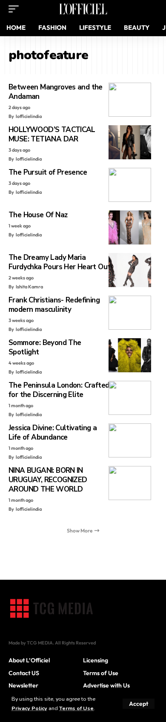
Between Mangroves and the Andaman (56, 91)
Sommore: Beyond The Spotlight (45, 347)
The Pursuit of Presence (48, 172)
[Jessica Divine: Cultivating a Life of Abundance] (130, 440)
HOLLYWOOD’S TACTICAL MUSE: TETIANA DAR (52, 134)
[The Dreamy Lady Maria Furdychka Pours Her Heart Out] (130, 270)
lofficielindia (29, 116)
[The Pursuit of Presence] (130, 185)
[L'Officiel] (83, 9)
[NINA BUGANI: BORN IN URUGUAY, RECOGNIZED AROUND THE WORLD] (130, 483)
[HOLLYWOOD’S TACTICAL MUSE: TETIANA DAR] (130, 142)
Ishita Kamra (29, 287)
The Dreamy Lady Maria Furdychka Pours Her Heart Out (59, 262)
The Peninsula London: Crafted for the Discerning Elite (59, 390)
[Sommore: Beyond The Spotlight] (130, 355)
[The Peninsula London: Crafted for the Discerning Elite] (130, 398)
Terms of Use (76, 708)
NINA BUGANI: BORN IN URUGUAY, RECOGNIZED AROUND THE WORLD (48, 480)
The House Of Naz (38, 215)
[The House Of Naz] (130, 227)
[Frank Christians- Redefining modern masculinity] (130, 313)
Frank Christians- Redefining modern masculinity (54, 304)
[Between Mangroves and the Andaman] (130, 100)
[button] (139, 704)
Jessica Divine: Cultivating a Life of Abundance (53, 432)
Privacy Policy (29, 708)
